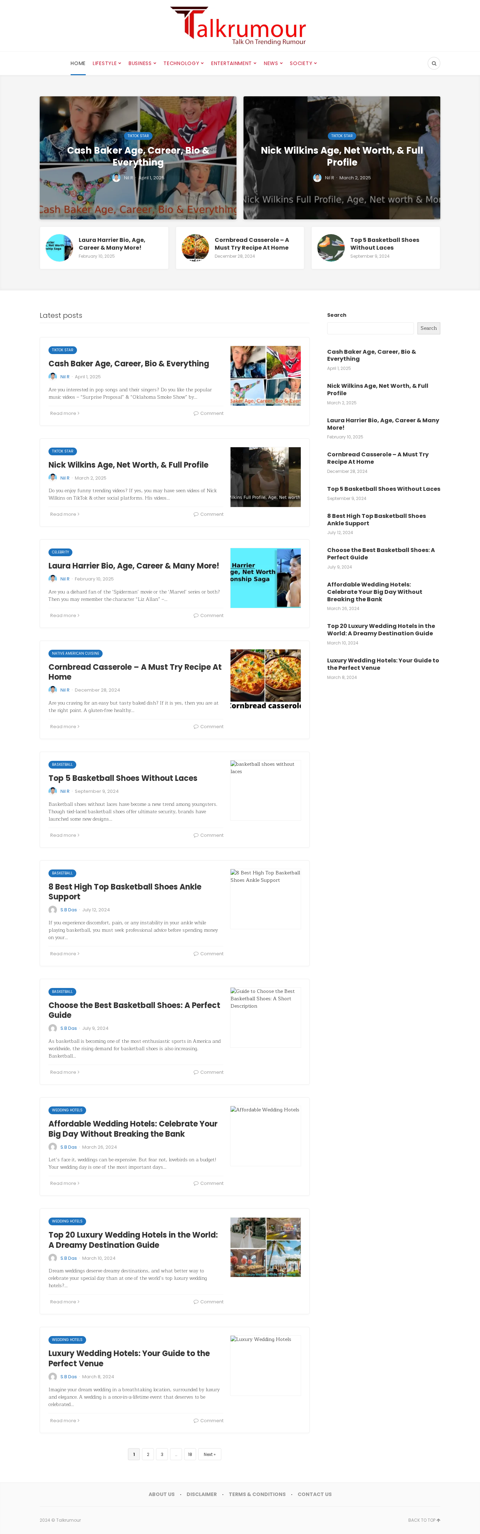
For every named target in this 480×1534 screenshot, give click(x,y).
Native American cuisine (75, 653)
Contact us (315, 1494)
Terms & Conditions (257, 1494)
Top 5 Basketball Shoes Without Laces (122, 778)
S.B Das (68, 909)
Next (208, 1454)
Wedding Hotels (67, 1110)
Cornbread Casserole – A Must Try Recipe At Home (135, 672)
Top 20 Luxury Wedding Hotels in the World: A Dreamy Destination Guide (133, 1240)
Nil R (65, 376)
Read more (63, 413)
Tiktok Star (62, 350)
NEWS (271, 63)
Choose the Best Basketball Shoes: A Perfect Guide (134, 1010)
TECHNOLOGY (181, 63)
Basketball (62, 764)
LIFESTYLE (105, 63)
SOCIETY (301, 63)
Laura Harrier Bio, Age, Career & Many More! (133, 565)
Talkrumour (68, 1520)
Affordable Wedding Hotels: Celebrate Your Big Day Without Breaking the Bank (133, 1129)
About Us (162, 1494)
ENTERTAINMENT (231, 63)
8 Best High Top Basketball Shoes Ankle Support (124, 892)
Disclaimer (202, 1494)
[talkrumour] (240, 26)
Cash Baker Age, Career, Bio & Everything (128, 363)
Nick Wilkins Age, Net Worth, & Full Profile (128, 465)
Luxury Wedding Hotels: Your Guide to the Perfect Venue (129, 1358)
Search (336, 315)
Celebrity (60, 552)
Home (78, 63)
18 (190, 1454)
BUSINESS (140, 63)
